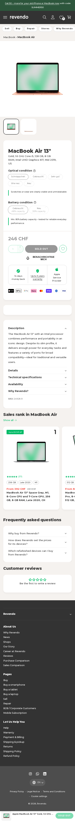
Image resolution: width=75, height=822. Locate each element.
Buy (18, 28)
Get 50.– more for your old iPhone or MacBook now (32, 3)
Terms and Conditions (54, 791)
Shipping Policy (12, 751)
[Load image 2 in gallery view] (29, 127)
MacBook (9, 37)
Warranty (8, 732)
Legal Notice (33, 791)
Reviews (8, 656)
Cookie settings (39, 796)
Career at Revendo (14, 651)
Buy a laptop (10, 694)
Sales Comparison (14, 665)
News (6, 637)
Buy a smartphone (14, 684)
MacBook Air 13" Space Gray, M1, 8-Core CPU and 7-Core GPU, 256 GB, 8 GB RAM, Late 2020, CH (28, 496)
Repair (31, 28)
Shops (7, 642)
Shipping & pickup (13, 742)
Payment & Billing (13, 737)
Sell (7, 28)
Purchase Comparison (16, 660)
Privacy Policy (17, 791)
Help (6, 727)
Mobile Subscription (15, 713)
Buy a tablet (10, 689)
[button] (5, 17)
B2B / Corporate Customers (19, 708)
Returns (8, 746)
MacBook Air (26, 37)
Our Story (9, 646)
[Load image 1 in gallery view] (11, 127)
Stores (45, 28)
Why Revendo (11, 632)
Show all (8, 420)
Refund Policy (11, 756)
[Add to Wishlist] (63, 249)
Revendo (41, 804)
